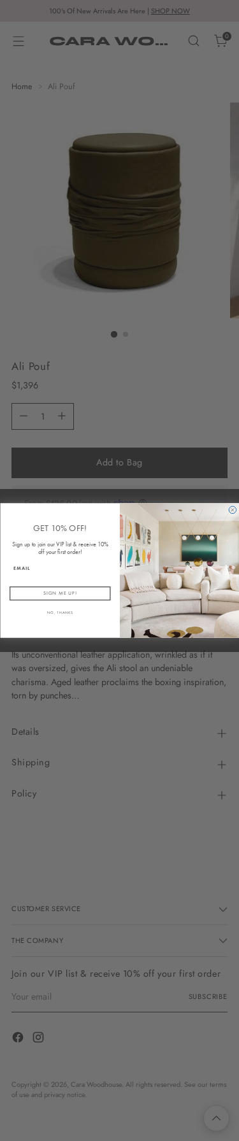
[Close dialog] (232, 510)
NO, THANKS (60, 613)
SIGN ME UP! (59, 593)
